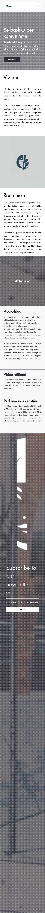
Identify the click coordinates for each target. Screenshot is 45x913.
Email (9, 592)
